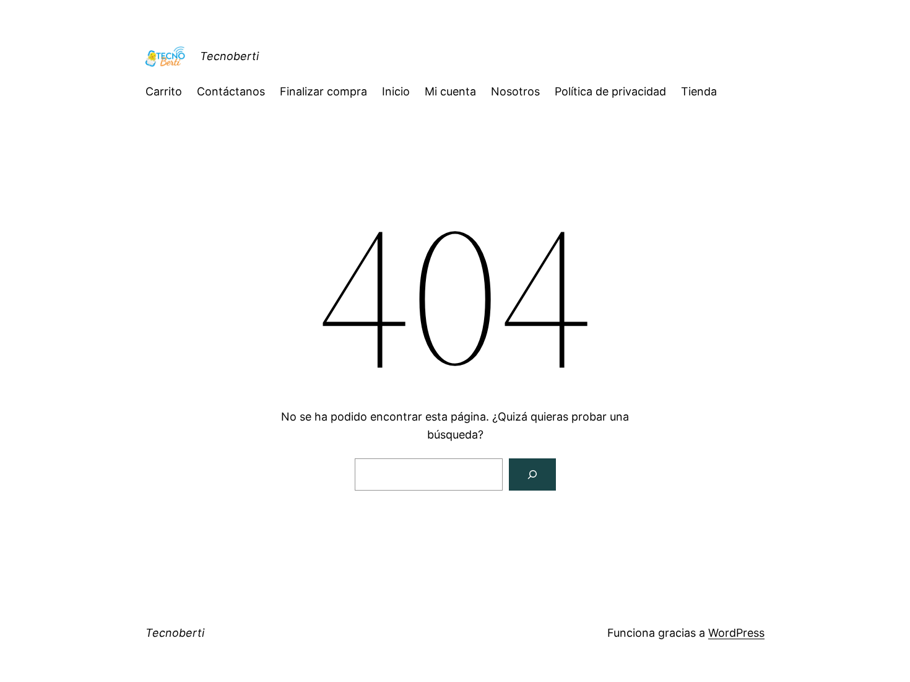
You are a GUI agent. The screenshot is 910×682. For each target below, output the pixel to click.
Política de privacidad (610, 91)
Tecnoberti (229, 56)
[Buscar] (532, 474)
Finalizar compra (323, 91)
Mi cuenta (450, 91)
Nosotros (515, 91)
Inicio (396, 91)
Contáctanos (231, 91)
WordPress (736, 632)
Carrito (163, 91)
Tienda (699, 91)
